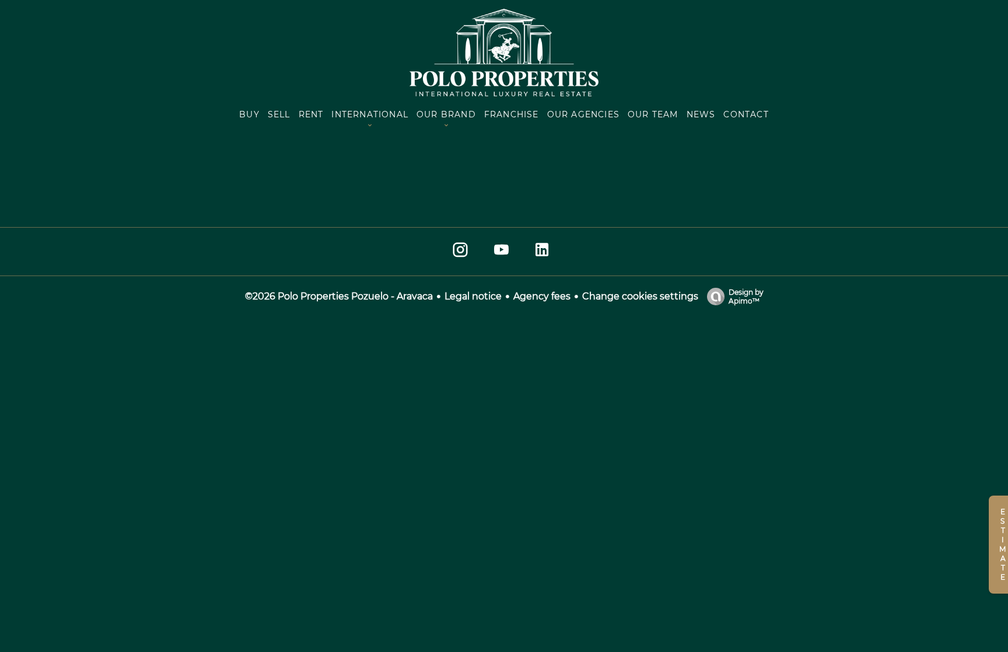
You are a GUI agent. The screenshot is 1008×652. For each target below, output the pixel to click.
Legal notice (473, 296)
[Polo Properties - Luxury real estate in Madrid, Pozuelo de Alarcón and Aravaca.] (504, 93)
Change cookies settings (640, 296)
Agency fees (541, 296)
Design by (746, 296)
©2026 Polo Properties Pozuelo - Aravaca (339, 296)
